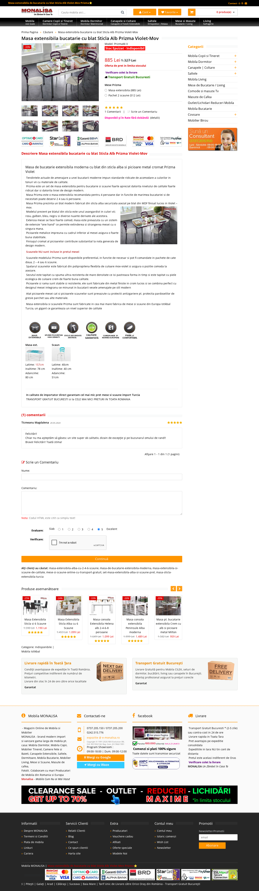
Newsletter (164, 848)
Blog (71, 836)
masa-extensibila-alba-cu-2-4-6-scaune (74, 568)
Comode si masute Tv (203, 91)
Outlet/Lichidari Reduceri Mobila (211, 103)
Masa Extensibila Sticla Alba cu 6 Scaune (68, 624)
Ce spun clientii (78, 848)
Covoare (194, 114)
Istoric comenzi (166, 836)
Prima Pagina (29, 32)
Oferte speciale (122, 848)
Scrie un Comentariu (143, 111)
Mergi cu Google (98, 757)
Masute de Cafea (200, 97)
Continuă (101, 559)
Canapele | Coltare (201, 68)
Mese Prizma (113, 85)
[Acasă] (37, 14)
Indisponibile (43, 647)
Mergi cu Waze (98, 765)
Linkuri (28, 848)
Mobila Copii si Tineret (204, 56)
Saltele (192, 73)
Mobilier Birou (198, 120)
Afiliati (117, 842)
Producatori (120, 830)
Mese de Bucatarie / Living (206, 85)
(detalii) (155, 117)
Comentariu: (29, 488)
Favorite (170, 12)
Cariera (28, 853)
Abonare (212, 845)
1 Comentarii (113, 111)
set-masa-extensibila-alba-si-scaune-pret (129, 572)
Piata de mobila (34, 842)
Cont (145, 12)
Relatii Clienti (76, 830)
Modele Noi (120, 853)
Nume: (25, 470)
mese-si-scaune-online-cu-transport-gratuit (73, 572)
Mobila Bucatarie (200, 109)
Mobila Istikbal (30, 651)
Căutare (48, 32)
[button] (179, 588)
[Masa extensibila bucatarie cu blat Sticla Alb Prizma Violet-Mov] (60, 72)
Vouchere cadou (123, 836)
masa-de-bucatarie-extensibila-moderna (125, 568)
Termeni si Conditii (36, 836)
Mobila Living (197, 79)
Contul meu (164, 830)
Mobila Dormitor (200, 62)
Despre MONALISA (35, 830)
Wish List (162, 842)
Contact (73, 842)
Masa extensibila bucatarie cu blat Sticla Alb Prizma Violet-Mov (98, 32)
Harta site (74, 853)
